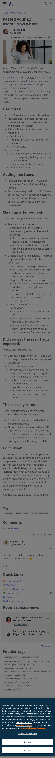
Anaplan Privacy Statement (34, 728)
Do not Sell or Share (27, 733)
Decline (27, 742)
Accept (27, 750)
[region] (27, 727)
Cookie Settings (24, 725)
